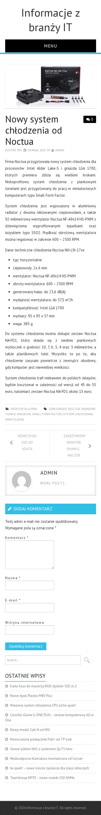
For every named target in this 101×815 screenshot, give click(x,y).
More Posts (52, 483)
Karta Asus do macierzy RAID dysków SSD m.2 (43, 686)
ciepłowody (58, 409)
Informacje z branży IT (50, 19)
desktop (17, 409)
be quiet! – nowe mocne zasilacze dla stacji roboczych (49, 768)
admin (59, 150)
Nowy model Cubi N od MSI (30, 730)
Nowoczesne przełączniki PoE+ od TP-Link (41, 739)
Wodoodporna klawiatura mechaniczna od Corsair (46, 758)
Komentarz (17, 538)
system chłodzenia (78, 414)
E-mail (13, 600)
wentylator (14, 419)
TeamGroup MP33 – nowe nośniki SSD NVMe (42, 778)
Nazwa (13, 578)
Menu (50, 46)
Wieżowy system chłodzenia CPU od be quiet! (43, 705)
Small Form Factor (47, 414)
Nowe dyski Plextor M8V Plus (31, 696)
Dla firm (30, 409)
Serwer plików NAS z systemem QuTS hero (41, 749)
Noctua (74, 409)
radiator (24, 414)
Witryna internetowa (24, 622)
